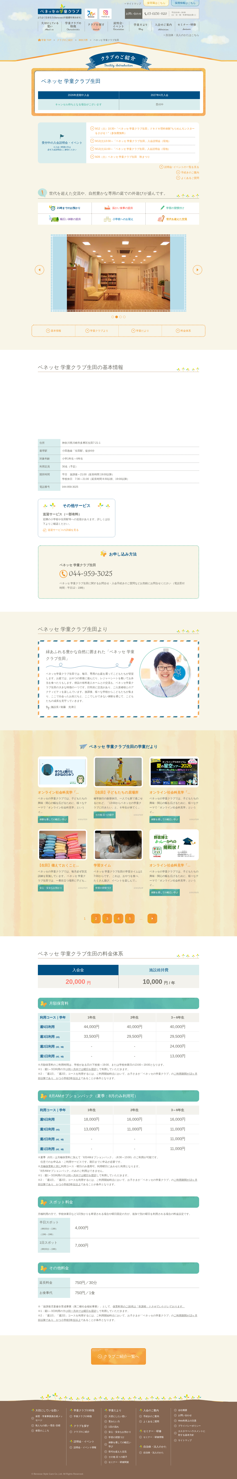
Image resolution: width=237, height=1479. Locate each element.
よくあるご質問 (190, 178)
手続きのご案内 (190, 172)
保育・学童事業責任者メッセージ (49, 1418)
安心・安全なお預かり (120, 1432)
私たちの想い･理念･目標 (47, 1425)
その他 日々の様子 (118, 1457)
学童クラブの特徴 (83, 1416)
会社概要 (182, 1410)
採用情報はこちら (185, 3)
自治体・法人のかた (153, 1452)
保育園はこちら (156, 3)
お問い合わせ (185, 1415)
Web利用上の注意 (187, 1420)
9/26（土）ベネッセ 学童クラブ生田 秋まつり (122, 156)
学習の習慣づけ (116, 1437)
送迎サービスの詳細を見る (63, 530)
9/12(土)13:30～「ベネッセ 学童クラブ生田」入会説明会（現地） (133, 141)
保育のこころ (42, 1430)
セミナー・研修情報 (153, 1437)
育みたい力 (114, 1421)
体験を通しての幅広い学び (120, 1444)
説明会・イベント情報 (85, 1447)
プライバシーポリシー (189, 1425)
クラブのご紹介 (65, 40)
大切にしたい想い (118, 1416)
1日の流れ (114, 1426)
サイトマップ (134, 3)
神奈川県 (83, 40)
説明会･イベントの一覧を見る (181, 167)
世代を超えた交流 (118, 1451)
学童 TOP (46, 40)
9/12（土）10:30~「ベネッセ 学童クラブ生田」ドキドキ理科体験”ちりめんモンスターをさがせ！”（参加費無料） (145, 131)
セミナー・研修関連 (119, 1462)
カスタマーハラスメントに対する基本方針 (191, 1433)
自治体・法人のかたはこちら (182, 35)
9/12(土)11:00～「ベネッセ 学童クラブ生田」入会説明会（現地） (132, 149)
